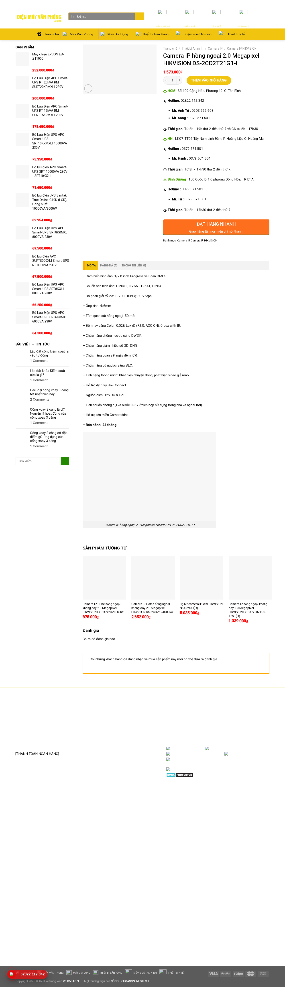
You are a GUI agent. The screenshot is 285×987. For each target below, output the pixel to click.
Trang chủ (170, 48)
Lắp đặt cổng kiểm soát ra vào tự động (49, 353)
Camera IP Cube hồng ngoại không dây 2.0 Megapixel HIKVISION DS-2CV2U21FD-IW (103, 608)
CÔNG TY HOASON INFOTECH (130, 981)
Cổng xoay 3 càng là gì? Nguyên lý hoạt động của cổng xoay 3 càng (48, 413)
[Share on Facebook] (167, 250)
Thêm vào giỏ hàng (209, 80)
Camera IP (215, 48)
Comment (39, 361)
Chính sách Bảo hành (122, 715)
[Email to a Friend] (182, 250)
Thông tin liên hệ (134, 265)
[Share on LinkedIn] (198, 250)
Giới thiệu (229, 4)
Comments (39, 399)
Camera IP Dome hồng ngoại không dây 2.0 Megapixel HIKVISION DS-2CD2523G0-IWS (152, 608)
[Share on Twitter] (174, 250)
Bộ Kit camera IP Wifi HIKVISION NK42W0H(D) (201, 606)
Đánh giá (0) (108, 265)
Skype (212, 759)
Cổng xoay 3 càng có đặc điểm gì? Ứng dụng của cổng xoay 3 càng (48, 437)
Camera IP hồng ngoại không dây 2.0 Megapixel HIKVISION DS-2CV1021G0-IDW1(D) (248, 610)
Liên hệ (241, 4)
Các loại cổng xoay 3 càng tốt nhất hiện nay (49, 392)
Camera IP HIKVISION (241, 48)
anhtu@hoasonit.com (37, 744)
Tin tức (216, 4)
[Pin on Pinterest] (190, 250)
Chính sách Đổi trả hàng (124, 722)
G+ (265, 754)
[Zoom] (88, 88)
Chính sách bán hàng (122, 709)
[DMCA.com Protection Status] (179, 775)
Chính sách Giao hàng (122, 729)
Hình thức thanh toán (122, 736)
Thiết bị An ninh (192, 48)
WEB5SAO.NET (72, 981)
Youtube (217, 754)
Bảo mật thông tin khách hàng (129, 743)
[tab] (90, 265)
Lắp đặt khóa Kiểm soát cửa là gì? (47, 373)
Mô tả (91, 265)
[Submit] (139, 16)
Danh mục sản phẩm (252, 748)
